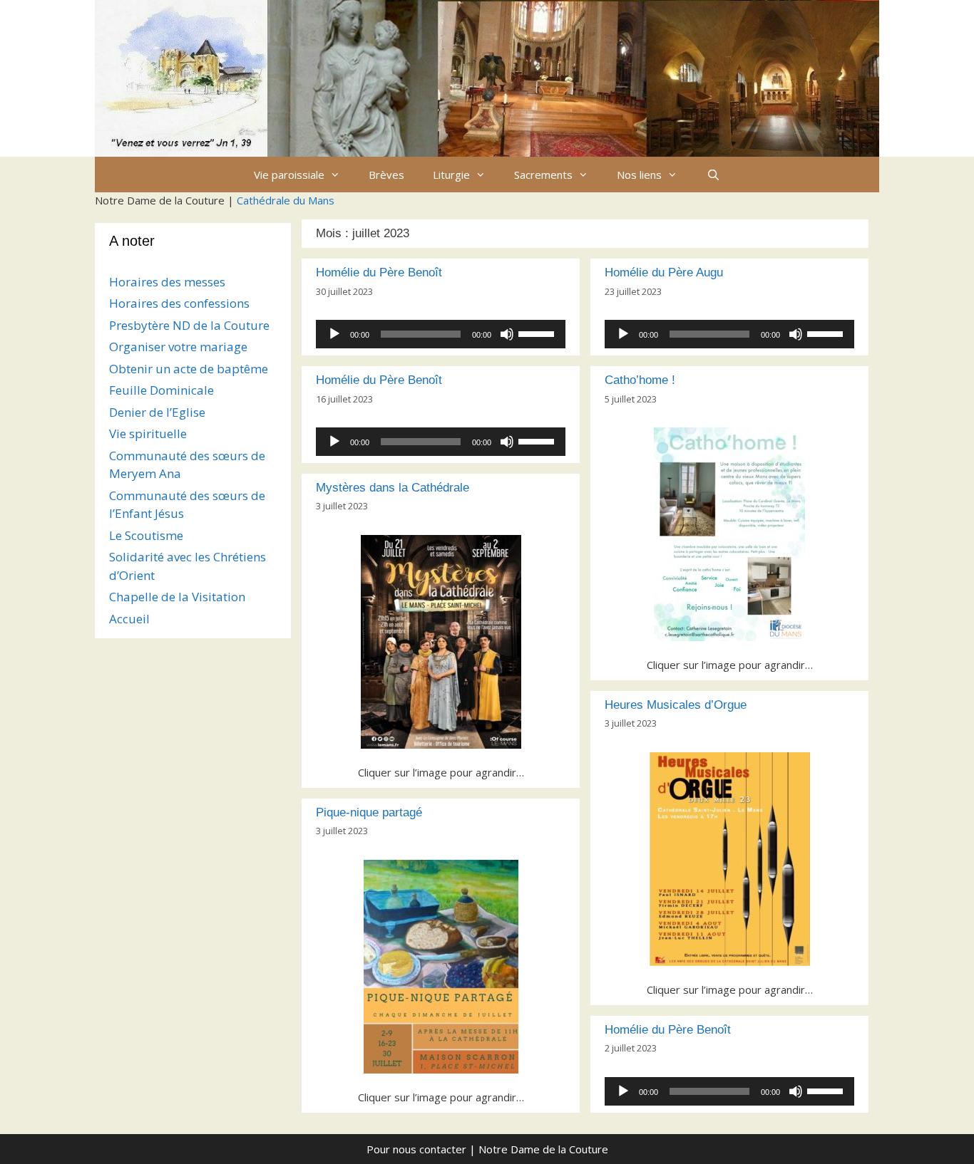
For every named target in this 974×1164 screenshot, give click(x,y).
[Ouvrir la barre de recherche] (713, 174)
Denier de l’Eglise (157, 412)
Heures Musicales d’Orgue (676, 705)
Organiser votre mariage (178, 346)
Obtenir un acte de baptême (188, 368)
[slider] (538, 332)
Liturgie (451, 174)
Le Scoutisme (146, 535)
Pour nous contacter (416, 1149)
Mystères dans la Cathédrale (392, 487)
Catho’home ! (640, 380)
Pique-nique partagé (369, 812)
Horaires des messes (167, 282)
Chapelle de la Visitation (177, 596)
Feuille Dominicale (161, 390)
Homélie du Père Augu (664, 272)
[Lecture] (334, 334)
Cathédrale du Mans (285, 200)
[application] (440, 334)
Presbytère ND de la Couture (189, 325)
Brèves (386, 174)
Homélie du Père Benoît (379, 272)
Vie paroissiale (289, 174)
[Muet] (507, 334)
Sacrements (543, 174)
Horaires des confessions (179, 303)
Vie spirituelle (148, 433)
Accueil (129, 618)
